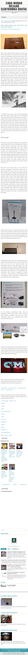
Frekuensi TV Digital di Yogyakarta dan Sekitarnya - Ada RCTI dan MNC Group (16, 552)
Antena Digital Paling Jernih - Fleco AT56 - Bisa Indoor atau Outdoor (14, 26)
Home (2, 20)
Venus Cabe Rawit (22, 388)
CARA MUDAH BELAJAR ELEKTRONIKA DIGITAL (14, 6)
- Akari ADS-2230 (9, 389)
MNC (7, 400)
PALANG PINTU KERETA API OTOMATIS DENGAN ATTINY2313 (16, 573)
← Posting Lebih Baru (5, 484)
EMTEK (10, 400)
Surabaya (3, 400)
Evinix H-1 (3, 389)
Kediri (2, 408)
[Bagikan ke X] (5, 438)
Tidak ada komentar (15, 29)
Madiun (2, 414)
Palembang (3, 429)
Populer (3, 548)
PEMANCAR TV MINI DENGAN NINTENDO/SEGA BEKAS (13, 560)
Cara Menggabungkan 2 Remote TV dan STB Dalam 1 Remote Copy (12, 453)
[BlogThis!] (3, 438)
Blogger (18, 650)
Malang (2, 403)
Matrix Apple (4, 388)
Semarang (3, 419)
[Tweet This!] (6, 435)
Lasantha (22, 652)
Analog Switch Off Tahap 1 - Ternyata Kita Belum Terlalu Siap (4, 474)
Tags (9, 548)
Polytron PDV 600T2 (12, 388)
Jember (3, 406)
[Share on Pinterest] (9, 435)
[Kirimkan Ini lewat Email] (2, 438)
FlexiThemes (10, 652)
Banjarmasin (4, 421)
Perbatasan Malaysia (5, 432)
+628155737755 (14, 543)
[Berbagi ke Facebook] (6, 438)
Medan (2, 427)
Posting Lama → (23, 484)
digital (6, 20)
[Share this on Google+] (8, 435)
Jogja (2, 416)
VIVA (14, 400)
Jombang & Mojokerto (6, 411)
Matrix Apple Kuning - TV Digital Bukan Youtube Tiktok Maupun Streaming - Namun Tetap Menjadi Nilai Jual (4, 456)
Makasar (3, 424)
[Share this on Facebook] (4, 435)
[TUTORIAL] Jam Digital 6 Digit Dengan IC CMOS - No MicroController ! (16, 565)
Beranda (15, 484)
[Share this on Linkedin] (11, 435)
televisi (9, 20)
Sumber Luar (15, 548)
